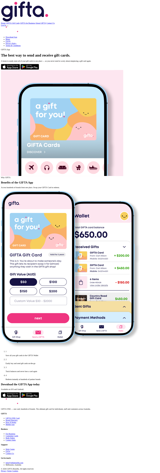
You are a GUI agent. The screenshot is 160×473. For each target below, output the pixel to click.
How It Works (11, 422)
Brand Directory (12, 420)
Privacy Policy (11, 43)
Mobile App (10, 425)
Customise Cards (12, 436)
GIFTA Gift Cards (13, 23)
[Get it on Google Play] (29, 69)
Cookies (15, 471)
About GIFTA (40, 23)
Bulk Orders (10, 438)
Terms (9, 471)
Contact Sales (11, 440)
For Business (10, 434)
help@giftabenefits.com (14, 463)
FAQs (8, 451)
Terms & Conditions (13, 46)
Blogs (8, 39)
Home (3, 23)
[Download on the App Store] (10, 69)
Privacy (4, 471)
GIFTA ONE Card (13, 418)
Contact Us (50, 23)
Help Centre (10, 449)
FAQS (8, 41)
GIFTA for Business (27, 23)
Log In (3, 25)
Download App (11, 37)
